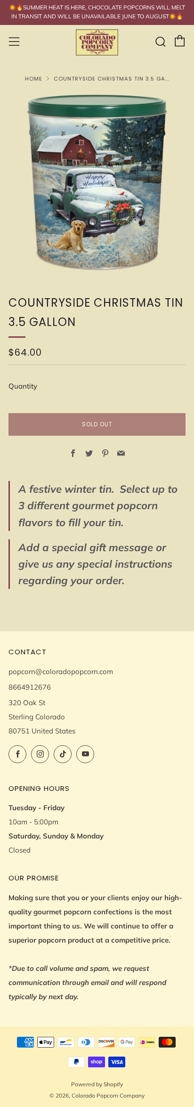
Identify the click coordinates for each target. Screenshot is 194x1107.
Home (33, 78)
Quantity (22, 386)
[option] (97, 182)
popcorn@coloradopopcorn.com (60, 671)
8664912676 (29, 687)
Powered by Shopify (97, 1084)
